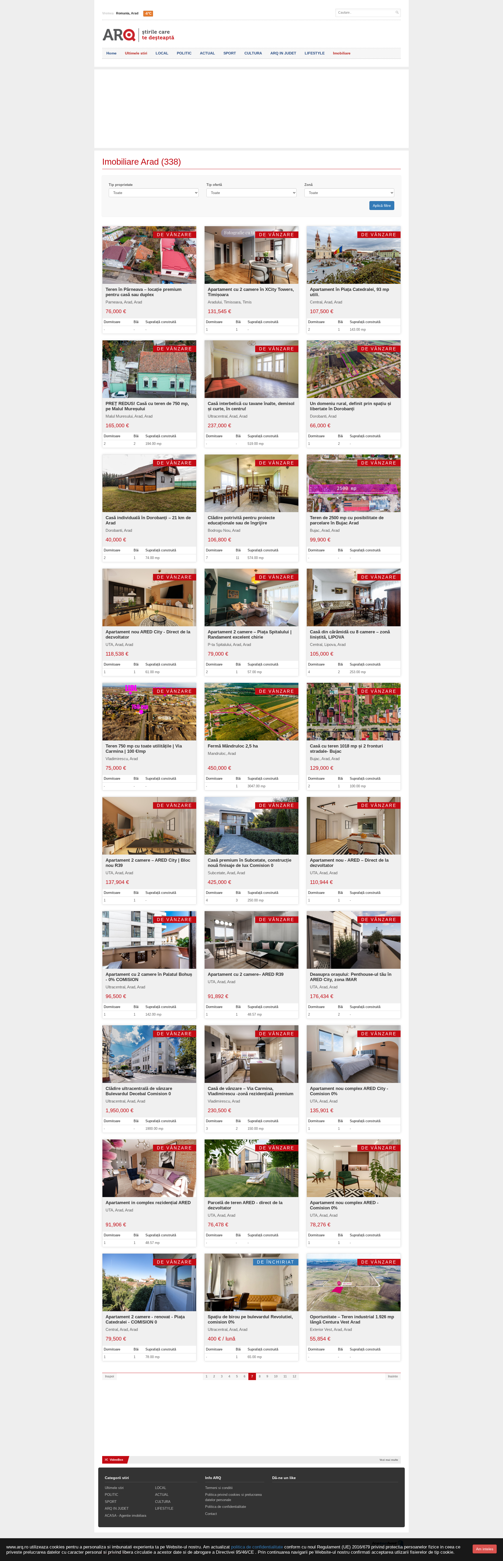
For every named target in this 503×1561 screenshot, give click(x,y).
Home (111, 53)
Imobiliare (342, 53)
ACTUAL (207, 53)
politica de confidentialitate (257, 1547)
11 (285, 1376)
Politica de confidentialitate (225, 1507)
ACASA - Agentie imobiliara (125, 1516)
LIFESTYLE (315, 53)
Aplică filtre (382, 205)
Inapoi (109, 1376)
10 (276, 1376)
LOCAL (162, 53)
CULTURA (253, 53)
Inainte (393, 1376)
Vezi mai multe (389, 1459)
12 (294, 1376)
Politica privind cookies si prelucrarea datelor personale (233, 1497)
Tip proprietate (121, 185)
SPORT (229, 53)
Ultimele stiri (136, 53)
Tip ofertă (214, 185)
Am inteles (484, 1549)
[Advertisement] (251, 106)
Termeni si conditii (219, 1488)
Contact (211, 1514)
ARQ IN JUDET (283, 53)
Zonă (308, 185)
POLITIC (184, 53)
